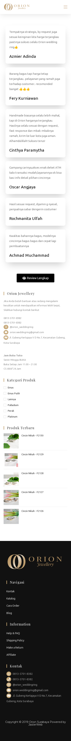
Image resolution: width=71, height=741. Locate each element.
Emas (11, 387)
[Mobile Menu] (65, 7)
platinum (12, 416)
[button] (35, 278)
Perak (11, 410)
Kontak (10, 591)
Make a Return (14, 647)
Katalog (10, 598)
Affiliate (11, 654)
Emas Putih (14, 393)
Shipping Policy (15, 640)
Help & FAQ (13, 633)
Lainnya (12, 399)
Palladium (13, 405)
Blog (9, 613)
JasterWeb (35, 724)
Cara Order (12, 605)
